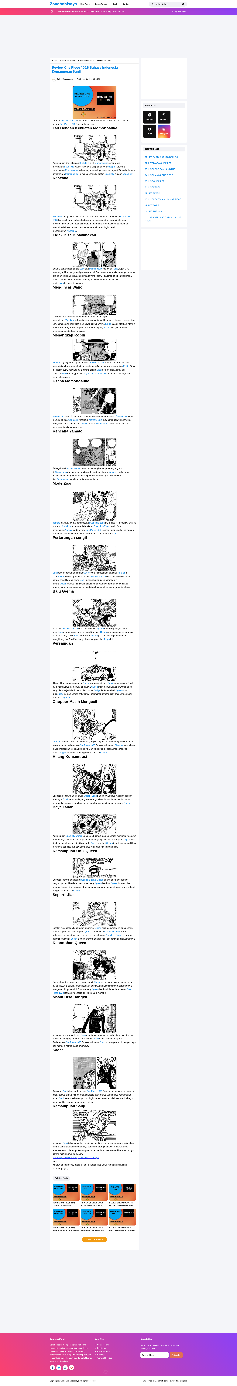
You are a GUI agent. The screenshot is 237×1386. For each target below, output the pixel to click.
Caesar (103, 752)
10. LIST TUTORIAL (154, 211)
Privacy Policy (103, 1351)
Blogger (183, 1381)
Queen (86, 573)
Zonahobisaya (161, 1381)
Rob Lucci (58, 362)
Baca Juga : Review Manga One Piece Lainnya (76, 1157)
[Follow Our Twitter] (58, 1367)
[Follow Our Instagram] (65, 1367)
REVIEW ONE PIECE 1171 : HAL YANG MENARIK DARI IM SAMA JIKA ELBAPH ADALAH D (122, 1232)
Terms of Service (104, 1358)
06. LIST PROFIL (153, 187)
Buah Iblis (84, 163)
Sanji (55, 573)
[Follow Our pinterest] (71, 1367)
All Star (121, 573)
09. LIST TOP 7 (152, 205)
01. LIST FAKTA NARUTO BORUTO (161, 157)
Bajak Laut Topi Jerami (95, 373)
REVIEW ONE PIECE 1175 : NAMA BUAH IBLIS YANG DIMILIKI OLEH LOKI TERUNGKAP (92, 1207)
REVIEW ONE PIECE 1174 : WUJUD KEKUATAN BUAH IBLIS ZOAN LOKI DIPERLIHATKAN (121, 1207)
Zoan (102, 523)
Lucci (99, 370)
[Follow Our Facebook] (52, 1367)
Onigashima (122, 416)
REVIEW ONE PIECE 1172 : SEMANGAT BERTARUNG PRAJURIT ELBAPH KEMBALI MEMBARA (94, 1232)
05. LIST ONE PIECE (154, 181)
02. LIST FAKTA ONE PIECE (158, 163)
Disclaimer (101, 1348)
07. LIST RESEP (152, 193)
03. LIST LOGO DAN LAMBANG (160, 169)
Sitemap (101, 1355)
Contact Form (103, 1345)
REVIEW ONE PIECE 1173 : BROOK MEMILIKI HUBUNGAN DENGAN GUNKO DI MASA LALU (66, 1232)
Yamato (84, 423)
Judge (107, 639)
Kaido (115, 269)
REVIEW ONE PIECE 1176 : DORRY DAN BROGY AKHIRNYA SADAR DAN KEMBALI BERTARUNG (64, 1207)
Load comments (94, 1239)
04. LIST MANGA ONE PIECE (159, 175)
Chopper (57, 741)
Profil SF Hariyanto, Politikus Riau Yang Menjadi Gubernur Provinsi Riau (87, 11)
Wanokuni (57, 216)
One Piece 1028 (69, 120)
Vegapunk (112, 167)
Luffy (82, 269)
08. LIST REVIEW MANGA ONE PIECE (163, 199)
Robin (126, 366)
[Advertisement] (118, 37)
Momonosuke (101, 163)
